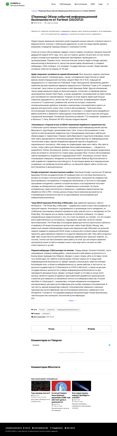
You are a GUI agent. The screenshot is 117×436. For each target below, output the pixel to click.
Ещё (100, 4)
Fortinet (42, 310)
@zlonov (71, 300)
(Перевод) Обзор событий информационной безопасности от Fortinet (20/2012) (64, 18)
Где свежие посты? (40, 393)
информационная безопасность (68, 310)
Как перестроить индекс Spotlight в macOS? (80, 395)
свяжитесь (64, 34)
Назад (51, 329)
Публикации (65, 4)
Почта (27, 428)
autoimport (46, 313)
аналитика (50, 310)
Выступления (81, 4)
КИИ (93, 4)
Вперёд (91, 329)
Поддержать (57, 428)
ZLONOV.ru (17, 4)
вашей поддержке (52, 431)
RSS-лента (70, 428)
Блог (53, 4)
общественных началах (37, 431)
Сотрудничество (41, 428)
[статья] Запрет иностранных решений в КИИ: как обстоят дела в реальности (61, 397)
